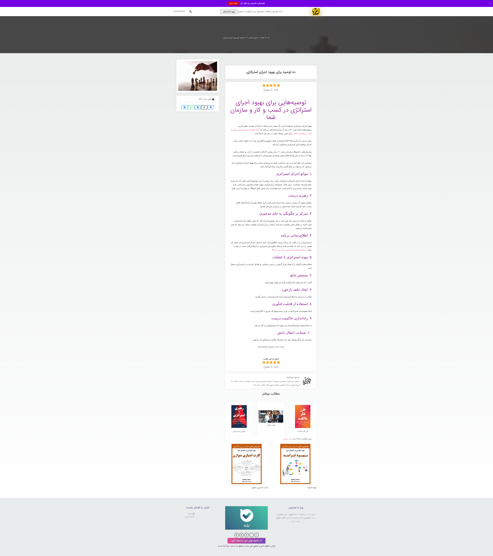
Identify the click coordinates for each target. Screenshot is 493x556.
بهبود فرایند (312, 487)
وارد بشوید (287, 438)
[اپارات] (251, 535)
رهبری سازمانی (253, 37)
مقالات (262, 37)
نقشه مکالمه (271, 425)
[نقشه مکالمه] (271, 412)
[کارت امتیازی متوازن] (246, 444)
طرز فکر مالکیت (302, 431)
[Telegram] (241, 535)
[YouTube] (236, 535)
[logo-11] (316, 11)
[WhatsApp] (256, 535)
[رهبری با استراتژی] (239, 405)
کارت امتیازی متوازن (259, 487)
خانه (268, 37)
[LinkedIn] (246, 535)
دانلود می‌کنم (233, 3)
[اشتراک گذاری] (211, 107)
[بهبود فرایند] (295, 444)
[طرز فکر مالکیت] (302, 405)
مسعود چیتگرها (229, 546)
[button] (190, 11)
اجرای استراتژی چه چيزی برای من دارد (290, 250)
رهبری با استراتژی (239, 431)
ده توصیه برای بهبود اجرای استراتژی (234, 37)
